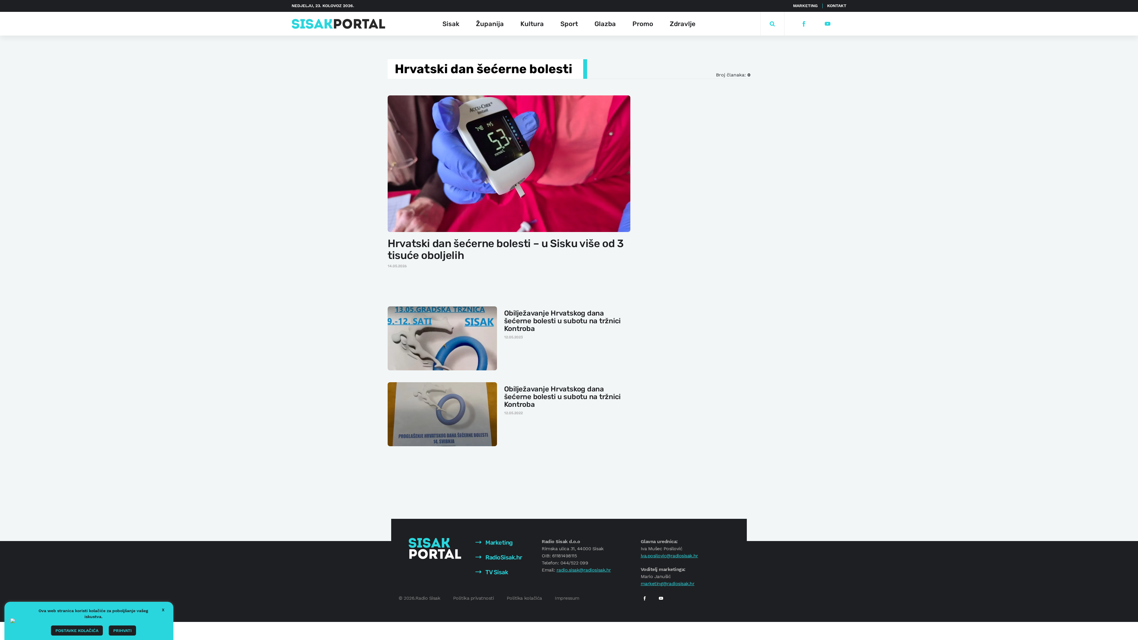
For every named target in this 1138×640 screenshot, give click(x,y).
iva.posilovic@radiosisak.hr (669, 556)
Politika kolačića (524, 598)
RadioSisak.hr (503, 557)
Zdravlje (683, 24)
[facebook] (803, 24)
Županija (490, 24)
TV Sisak (496, 572)
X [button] (163, 609)
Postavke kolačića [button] (76, 630)
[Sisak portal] (338, 24)
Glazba (605, 24)
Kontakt (836, 5)
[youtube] (827, 24)
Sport (569, 24)
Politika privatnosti (473, 598)
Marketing (805, 5)
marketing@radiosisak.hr (668, 583)
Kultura (532, 24)
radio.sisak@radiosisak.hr (584, 570)
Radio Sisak (427, 598)
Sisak (450, 24)
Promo (642, 24)
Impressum (567, 598)
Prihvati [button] (122, 630)
